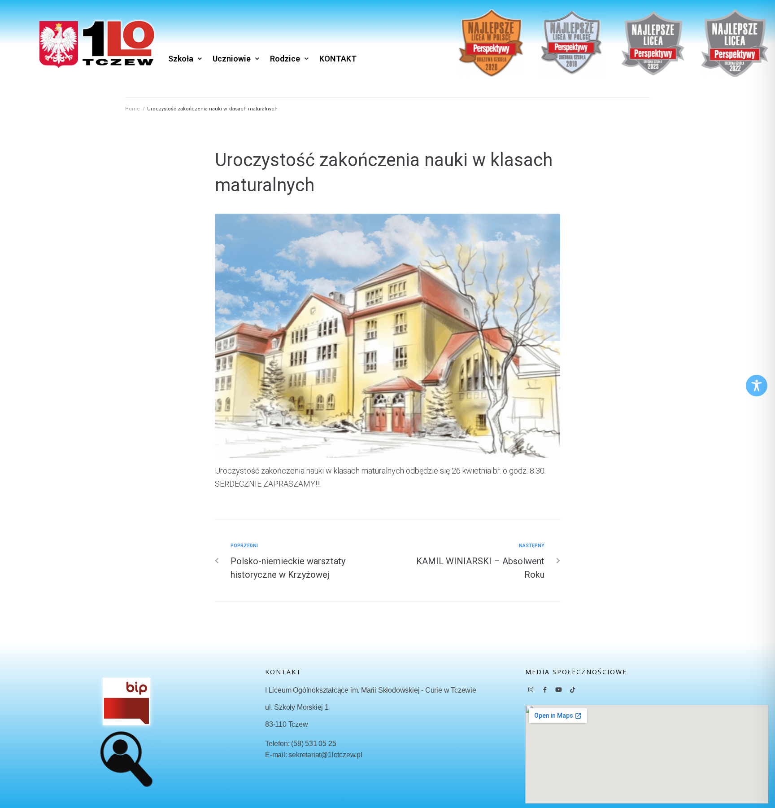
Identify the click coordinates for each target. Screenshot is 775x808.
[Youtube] (559, 690)
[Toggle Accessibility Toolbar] (756, 385)
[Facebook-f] (545, 690)
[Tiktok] (573, 690)
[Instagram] (531, 690)
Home (132, 109)
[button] (186, 59)
